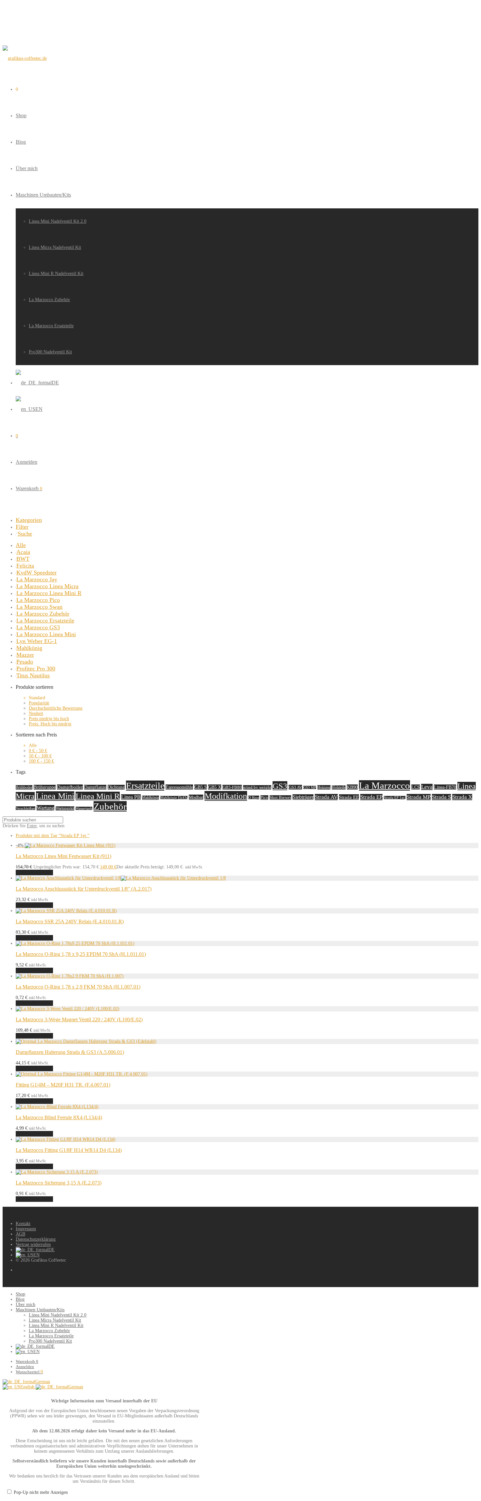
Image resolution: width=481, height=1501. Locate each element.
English (28, 1386)
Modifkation (226, 796)
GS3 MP (309, 787)
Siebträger (303, 797)
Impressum (26, 1228)
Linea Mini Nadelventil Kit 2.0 (57, 221)
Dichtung (116, 787)
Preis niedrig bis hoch (49, 718)
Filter (22, 527)
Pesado (24, 661)
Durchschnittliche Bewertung (55, 708)
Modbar (196, 797)
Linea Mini (55, 796)
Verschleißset (25, 808)
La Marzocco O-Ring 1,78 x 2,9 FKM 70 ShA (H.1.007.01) (78, 987)
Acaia (23, 552)
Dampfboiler (70, 787)
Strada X (462, 797)
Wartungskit (65, 808)
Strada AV (326, 797)
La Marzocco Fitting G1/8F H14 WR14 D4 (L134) (69, 1150)
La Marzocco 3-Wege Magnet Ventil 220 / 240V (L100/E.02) (79, 1019)
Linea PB (131, 797)
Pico (264, 797)
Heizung (323, 787)
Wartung (45, 808)
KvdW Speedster (36, 572)
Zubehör (110, 806)
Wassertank (84, 808)
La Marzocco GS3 (38, 627)
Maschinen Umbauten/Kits (43, 195)
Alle (21, 545)
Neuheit (36, 713)
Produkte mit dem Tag (52, 835)
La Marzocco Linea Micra (47, 586)
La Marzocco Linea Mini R (48, 593)
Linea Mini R (98, 796)
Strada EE (349, 797)
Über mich (27, 168)
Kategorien (29, 520)
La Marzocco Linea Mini (46, 634)
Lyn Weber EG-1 (36, 641)
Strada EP (371, 797)
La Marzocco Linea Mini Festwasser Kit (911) (63, 856)
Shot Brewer (280, 797)
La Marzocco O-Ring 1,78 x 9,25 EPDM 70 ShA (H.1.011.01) (81, 954)
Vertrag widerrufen (33, 1244)
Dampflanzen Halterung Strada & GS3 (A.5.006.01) (70, 1052)
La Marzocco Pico (38, 600)
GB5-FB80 (232, 787)
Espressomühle (179, 787)
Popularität (39, 703)
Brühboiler (24, 787)
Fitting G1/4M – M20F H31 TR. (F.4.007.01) (63, 1085)
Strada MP (419, 797)
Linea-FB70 (445, 787)
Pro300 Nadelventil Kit (50, 351)
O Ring (253, 797)
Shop (21, 115)
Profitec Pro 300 (35, 668)
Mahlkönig (29, 648)
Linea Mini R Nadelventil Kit (56, 273)
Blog (21, 142)
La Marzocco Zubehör (49, 299)
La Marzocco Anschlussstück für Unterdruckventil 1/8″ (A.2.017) (83, 889)
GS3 (280, 785)
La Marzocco (384, 785)
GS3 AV (295, 787)
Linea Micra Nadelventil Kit (55, 247)
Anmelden (26, 462)
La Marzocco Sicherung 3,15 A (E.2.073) (58, 1183)
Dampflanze (95, 787)
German (42, 1381)
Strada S (441, 797)
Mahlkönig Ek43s (173, 797)
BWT (22, 559)
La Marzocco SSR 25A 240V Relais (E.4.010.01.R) (70, 921)
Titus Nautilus (33, 675)
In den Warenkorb (34, 872)
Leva (427, 787)
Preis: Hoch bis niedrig (50, 723)
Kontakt (23, 1223)
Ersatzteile (145, 786)
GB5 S (200, 787)
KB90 (352, 787)
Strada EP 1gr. (394, 797)
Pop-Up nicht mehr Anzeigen (41, 1492)
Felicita (25, 565)
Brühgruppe (45, 787)
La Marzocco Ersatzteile (51, 325)
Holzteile (339, 787)
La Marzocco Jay (36, 579)
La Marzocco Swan (39, 607)
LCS (415, 787)
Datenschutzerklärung (36, 1239)
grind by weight (257, 787)
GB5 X (214, 787)
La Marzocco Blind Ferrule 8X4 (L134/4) (59, 1117)
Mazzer (25, 655)
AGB (20, 1234)
